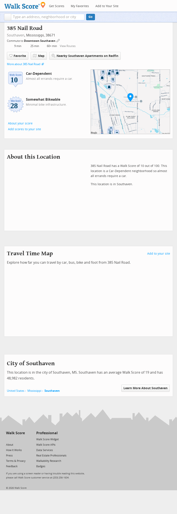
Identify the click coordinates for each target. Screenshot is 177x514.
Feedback (11, 466)
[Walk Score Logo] (25, 5)
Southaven (15, 35)
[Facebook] (15, 439)
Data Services (44, 450)
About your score (20, 123)
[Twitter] (8, 439)
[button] (7, 17)
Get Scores (56, 6)
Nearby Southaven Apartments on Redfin (87, 56)
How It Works (14, 450)
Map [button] (41, 56)
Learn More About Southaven (145, 388)
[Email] (21, 439)
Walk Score (15, 433)
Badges (40, 466)
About (9, 444)
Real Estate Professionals (51, 455)
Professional (47, 433)
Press (9, 455)
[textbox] (48, 17)
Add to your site (158, 253)
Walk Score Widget (47, 439)
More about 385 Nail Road (23, 64)
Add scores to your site (24, 129)
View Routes (68, 46)
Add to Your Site (107, 6)
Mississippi (34, 390)
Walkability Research (48, 460)
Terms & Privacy (15, 460)
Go (90, 17)
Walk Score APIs (45, 444)
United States (15, 390)
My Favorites (80, 6)
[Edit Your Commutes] (58, 40)
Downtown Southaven (40, 40)
